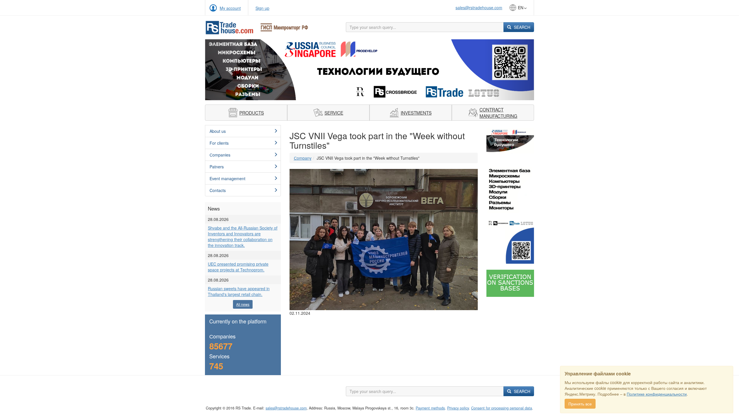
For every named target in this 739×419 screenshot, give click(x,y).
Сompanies (220, 155)
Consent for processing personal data (501, 408)
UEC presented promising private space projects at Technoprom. (238, 267)
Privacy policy (458, 408)
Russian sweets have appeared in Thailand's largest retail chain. (239, 291)
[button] (229, 69)
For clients (219, 143)
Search (521, 27)
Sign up (262, 8)
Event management (227, 178)
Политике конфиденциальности (657, 394)
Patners (217, 167)
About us (218, 131)
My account (230, 8)
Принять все (580, 404)
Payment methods (430, 408)
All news (242, 304)
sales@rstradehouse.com (479, 7)
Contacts (218, 190)
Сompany (302, 158)
